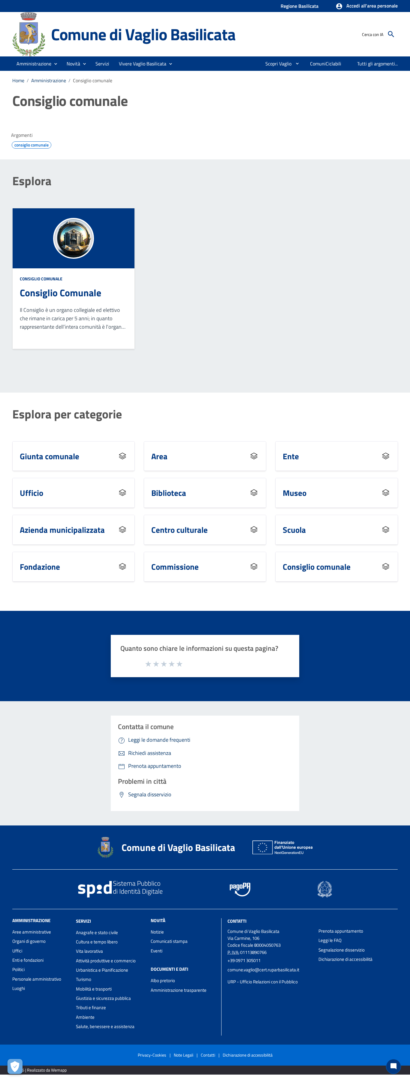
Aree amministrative (31, 931)
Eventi (156, 950)
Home (18, 80)
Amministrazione (48, 80)
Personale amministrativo (36, 979)
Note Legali (183, 1055)
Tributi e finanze (91, 1007)
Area (159, 456)
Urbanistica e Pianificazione (102, 970)
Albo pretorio (163, 980)
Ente (291, 456)
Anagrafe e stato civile (97, 932)
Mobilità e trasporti (94, 988)
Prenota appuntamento (340, 931)
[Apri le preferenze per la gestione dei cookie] (15, 1066)
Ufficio (31, 493)
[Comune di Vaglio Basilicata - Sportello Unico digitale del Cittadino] (29, 34)
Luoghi (18, 988)
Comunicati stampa (169, 941)
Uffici (17, 950)
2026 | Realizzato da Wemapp (41, 1070)
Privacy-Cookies (152, 1055)
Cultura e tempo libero (97, 941)
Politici (18, 969)
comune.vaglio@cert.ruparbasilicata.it (263, 969)
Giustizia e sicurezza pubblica (103, 998)
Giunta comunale (49, 456)
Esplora (31, 181)
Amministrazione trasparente (179, 990)
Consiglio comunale (41, 279)
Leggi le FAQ (330, 940)
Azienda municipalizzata (62, 529)
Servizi (83, 921)
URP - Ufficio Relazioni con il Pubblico (263, 981)
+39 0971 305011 (244, 960)
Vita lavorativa (89, 951)
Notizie (157, 931)
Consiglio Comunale (60, 292)
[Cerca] (391, 34)
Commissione (175, 566)
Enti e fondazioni (28, 960)
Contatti (237, 921)
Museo (294, 493)
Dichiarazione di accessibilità (345, 959)
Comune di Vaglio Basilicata (143, 34)
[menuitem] (276, 63)
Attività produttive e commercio (106, 960)
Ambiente (85, 1017)
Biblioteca (168, 493)
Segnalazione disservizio (341, 949)
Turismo (83, 979)
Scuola (294, 529)
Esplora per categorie (67, 414)
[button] (367, 6)
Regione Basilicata (299, 6)
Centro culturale (179, 529)
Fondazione (40, 566)
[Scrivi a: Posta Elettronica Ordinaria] (270, 976)
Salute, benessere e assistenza (105, 1026)
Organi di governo (29, 941)
